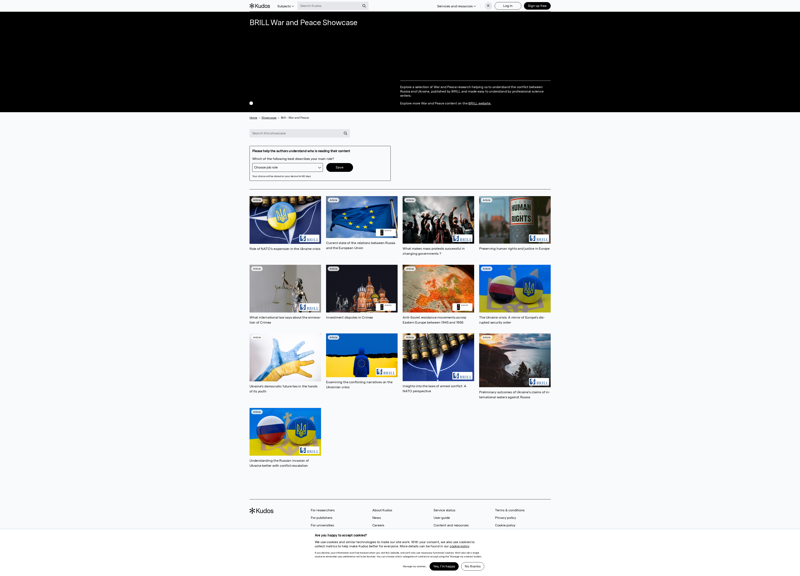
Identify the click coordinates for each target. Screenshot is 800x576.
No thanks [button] (472, 566)
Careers (378, 525)
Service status (444, 510)
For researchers (323, 510)
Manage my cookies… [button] (415, 566)
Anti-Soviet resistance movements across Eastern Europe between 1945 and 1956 (434, 319)
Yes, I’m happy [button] (444, 566)
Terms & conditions (510, 510)
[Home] (260, 5)
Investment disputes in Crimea (349, 317)
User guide (442, 518)
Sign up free (537, 6)
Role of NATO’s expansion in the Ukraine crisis (285, 249)
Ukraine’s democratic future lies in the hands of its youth (283, 388)
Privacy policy (505, 518)
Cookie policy (505, 525)
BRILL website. (479, 103)
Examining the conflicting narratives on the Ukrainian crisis (359, 384)
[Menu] (488, 6)
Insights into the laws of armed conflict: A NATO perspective (434, 388)
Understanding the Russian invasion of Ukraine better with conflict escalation (279, 463)
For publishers (321, 518)
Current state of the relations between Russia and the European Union (360, 245)
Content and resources (451, 525)
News (376, 518)
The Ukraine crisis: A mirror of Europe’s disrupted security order (512, 319)
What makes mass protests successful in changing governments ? (434, 251)
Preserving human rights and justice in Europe (514, 249)
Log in (508, 6)
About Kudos (382, 510)
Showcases (268, 117)
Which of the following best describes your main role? (293, 159)
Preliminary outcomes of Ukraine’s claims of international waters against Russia (514, 394)
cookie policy (459, 546)
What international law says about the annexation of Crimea (285, 319)
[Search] (364, 6)
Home (253, 117)
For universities (322, 525)
